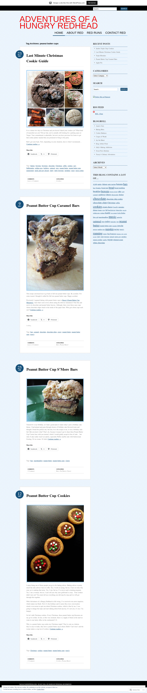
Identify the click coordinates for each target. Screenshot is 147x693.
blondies (98, 188)
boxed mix (104, 188)
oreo (57, 168)
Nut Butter (63, 471)
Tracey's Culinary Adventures (105, 154)
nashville (119, 217)
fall (106, 210)
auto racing (112, 184)
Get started (92, 3)
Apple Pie (99, 63)
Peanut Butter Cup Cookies (48, 495)
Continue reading (33, 144)
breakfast (97, 191)
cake (119, 191)
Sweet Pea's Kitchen (102, 151)
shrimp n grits (120, 234)
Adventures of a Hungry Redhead (59, 22)
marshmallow (38, 461)
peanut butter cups (75, 168)
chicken (121, 195)
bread (111, 187)
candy (123, 191)
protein (95, 229)
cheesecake (114, 195)
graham (102, 213)
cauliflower (102, 195)
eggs (103, 210)
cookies (70, 166)
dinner (95, 210)
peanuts (114, 226)
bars (31, 332)
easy (74, 166)
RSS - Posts (99, 114)
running (97, 233)
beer (94, 188)
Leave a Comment (33, 181)
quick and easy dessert (42, 170)
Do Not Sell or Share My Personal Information (54, 684)
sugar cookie (79, 170)
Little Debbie (121, 213)
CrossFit (115, 207)
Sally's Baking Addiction (104, 147)
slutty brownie (59, 170)
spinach (112, 237)
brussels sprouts (113, 191)
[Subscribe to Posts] (94, 114)
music (112, 217)
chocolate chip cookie (114, 199)
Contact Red (115, 32)
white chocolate (99, 242)
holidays (46, 168)
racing (116, 229)
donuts (100, 210)
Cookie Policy (40, 689)
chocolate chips (52, 332)
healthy (107, 213)
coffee (65, 166)
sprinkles (67, 170)
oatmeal (52, 168)
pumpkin (109, 229)
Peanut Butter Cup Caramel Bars (52, 205)
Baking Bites (100, 129)
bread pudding (119, 188)
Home (59, 32)
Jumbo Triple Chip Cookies (105, 48)
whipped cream (118, 240)
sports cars (118, 237)
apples (100, 184)
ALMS (95, 184)
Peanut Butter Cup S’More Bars (52, 369)
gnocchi (124, 210)
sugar (73, 170)
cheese (108, 194)
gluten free (119, 210)
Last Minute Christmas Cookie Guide (44, 58)
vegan (110, 239)
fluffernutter (30, 168)
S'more (69, 471)
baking (32, 166)
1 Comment (31, 471)
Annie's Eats (100, 126)
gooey (59, 332)
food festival (111, 210)
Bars (57, 345)
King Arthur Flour (102, 144)
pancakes (113, 222)
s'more (67, 461)
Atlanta (104, 184)
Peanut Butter (64, 345)
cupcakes (121, 207)
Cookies (58, 181)
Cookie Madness (101, 133)
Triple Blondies (101, 55)
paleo (107, 221)
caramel (36, 332)
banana (119, 184)
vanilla (105, 240)
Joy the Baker (100, 140)
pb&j (117, 222)
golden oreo (39, 168)
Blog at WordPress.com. (28, 684)
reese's (32, 334)
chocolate (52, 166)
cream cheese (107, 207)
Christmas (59, 166)
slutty (51, 170)
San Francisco (111, 234)
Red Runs (94, 32)
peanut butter (64, 168)
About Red (75, 32)
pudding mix (101, 229)
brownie (38, 166)
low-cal (95, 217)
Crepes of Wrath (101, 136)
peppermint (30, 170)
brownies (45, 166)
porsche (120, 225)
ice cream (114, 213)
